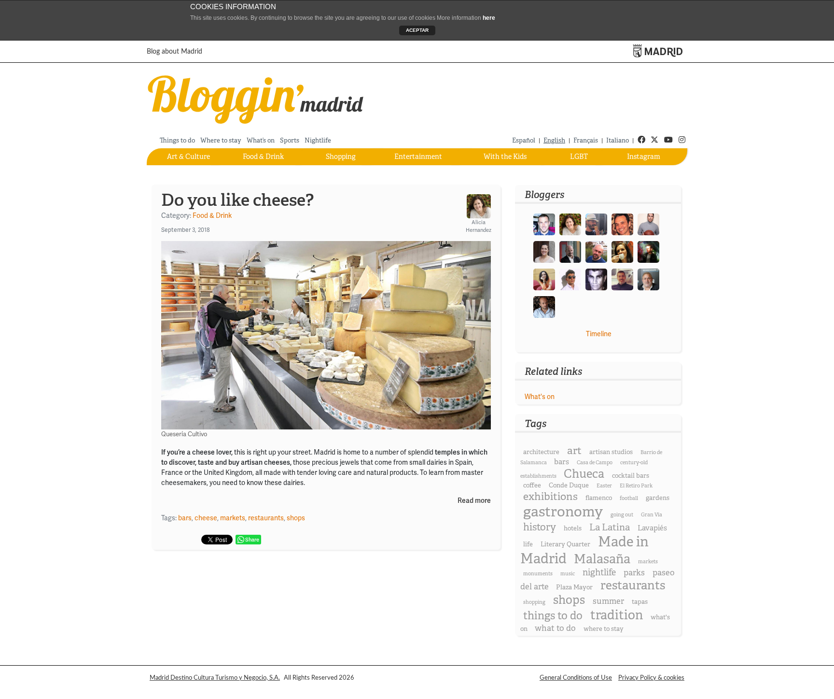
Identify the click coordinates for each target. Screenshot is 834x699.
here (489, 17)
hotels (573, 528)
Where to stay (220, 140)
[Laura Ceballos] (544, 251)
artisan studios (611, 452)
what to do (555, 628)
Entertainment (418, 156)
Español (523, 140)
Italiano (617, 140)
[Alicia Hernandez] (570, 223)
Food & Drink (263, 156)
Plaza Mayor (574, 587)
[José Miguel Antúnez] (648, 223)
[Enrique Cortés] (570, 278)
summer (608, 601)
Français (585, 140)
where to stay (604, 629)
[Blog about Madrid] (256, 98)
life (528, 544)
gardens (657, 498)
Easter (604, 486)
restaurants (266, 518)
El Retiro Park (636, 486)
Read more (474, 501)
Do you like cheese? (237, 200)
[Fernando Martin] (622, 223)
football (629, 498)
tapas (640, 602)
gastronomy (563, 512)
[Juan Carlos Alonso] (596, 278)
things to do (553, 616)
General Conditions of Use (576, 678)
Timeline (599, 333)
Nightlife (318, 140)
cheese (206, 518)
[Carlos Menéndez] (596, 251)
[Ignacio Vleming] (648, 251)
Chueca (584, 474)
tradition (616, 615)
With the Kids (505, 156)
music (567, 574)
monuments (538, 574)
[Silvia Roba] (544, 278)
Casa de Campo (594, 462)
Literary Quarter (565, 544)
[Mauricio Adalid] (544, 306)
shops (296, 518)
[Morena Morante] (622, 251)
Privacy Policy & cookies (651, 678)
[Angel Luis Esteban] (622, 278)
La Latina (609, 527)
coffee (532, 485)
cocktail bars (630, 475)
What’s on (261, 140)
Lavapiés (652, 527)
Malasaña (602, 559)
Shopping (341, 156)
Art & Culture (188, 156)
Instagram (643, 156)
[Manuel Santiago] (596, 223)
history (539, 527)
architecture (541, 452)
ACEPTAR (417, 30)
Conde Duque (569, 485)
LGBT (579, 156)
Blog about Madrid (174, 51)
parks (634, 573)
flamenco (598, 498)
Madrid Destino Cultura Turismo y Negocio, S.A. (215, 678)
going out (622, 515)
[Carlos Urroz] (570, 251)
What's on (540, 396)
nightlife (599, 572)
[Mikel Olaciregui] (648, 278)
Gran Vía (651, 515)
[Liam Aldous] (544, 223)
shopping (534, 602)
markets (232, 518)
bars (185, 518)
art (574, 450)
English (554, 140)
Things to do (177, 140)
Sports (289, 140)
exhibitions (550, 496)
